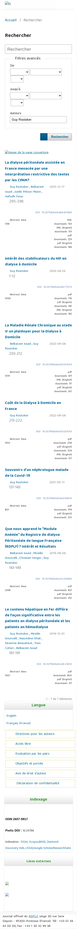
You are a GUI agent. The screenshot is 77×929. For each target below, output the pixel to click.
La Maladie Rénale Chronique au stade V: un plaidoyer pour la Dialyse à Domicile (38, 331)
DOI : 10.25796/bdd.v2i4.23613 (54, 664)
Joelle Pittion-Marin (28, 192)
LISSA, (29, 848)
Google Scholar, (43, 848)
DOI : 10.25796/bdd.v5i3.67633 (54, 364)
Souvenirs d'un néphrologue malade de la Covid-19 (36, 473)
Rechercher (59, 137)
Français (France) (18, 723)
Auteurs (15, 113)
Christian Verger (30, 558)
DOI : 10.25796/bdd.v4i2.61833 (54, 498)
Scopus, (33, 842)
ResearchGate (62, 848)
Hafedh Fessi (14, 197)
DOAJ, (24, 842)
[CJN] (5, 907)
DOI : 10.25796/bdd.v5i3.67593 (54, 431)
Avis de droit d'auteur (30, 774)
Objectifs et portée (29, 764)
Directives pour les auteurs (35, 734)
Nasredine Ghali (30, 638)
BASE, (43, 842)
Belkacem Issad (21, 344)
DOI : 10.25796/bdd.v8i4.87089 (54, 212)
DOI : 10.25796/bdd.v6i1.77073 (54, 287)
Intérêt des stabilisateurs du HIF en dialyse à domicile (36, 261)
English (11, 716)
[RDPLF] (7, 895)
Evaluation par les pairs (32, 754)
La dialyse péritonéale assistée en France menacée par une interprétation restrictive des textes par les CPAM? (37, 171)
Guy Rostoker (19, 187)
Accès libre (23, 744)
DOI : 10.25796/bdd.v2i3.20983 (54, 579)
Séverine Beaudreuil (19, 643)
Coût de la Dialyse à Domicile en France (33, 406)
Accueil (11, 21)
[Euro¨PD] (7, 884)
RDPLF (33, 916)
